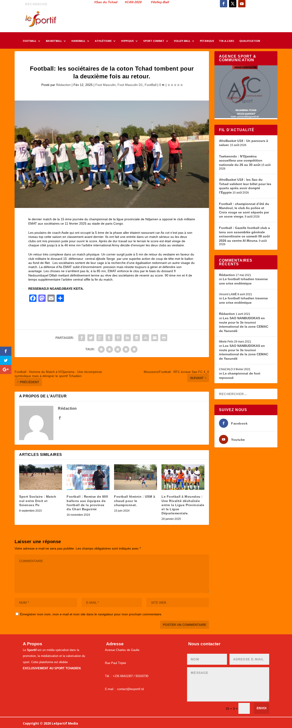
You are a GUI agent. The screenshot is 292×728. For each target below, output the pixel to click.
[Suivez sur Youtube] (241, 3)
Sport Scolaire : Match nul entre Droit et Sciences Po (37, 501)
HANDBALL (78, 41)
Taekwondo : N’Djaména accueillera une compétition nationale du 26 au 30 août (240, 160)
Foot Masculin (105, 85)
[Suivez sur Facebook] (223, 3)
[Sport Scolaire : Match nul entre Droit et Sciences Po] (40, 477)
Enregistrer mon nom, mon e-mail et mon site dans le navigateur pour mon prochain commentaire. (91, 614)
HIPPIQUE (127, 41)
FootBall (150, 85)
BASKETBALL (54, 41)
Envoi (261, 708)
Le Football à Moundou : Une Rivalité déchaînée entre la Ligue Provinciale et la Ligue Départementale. (183, 505)
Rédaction (63, 85)
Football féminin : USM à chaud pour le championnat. (134, 501)
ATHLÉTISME (103, 41)
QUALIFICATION (249, 41)
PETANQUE (207, 41)
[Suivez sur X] (232, 3)
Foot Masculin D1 (130, 85)
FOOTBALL (29, 41)
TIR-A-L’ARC (226, 41)
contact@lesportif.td (130, 689)
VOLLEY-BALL (182, 41)
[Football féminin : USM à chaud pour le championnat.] (135, 477)
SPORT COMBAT (153, 41)
